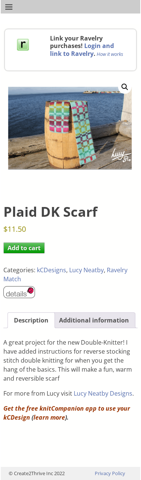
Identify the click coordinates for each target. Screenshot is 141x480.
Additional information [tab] (94, 320)
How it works (110, 54)
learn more (49, 417)
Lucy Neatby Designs (103, 393)
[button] (125, 87)
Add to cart (24, 248)
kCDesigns (51, 270)
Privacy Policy (110, 473)
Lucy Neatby (86, 270)
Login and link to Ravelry (82, 49)
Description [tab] (31, 320)
